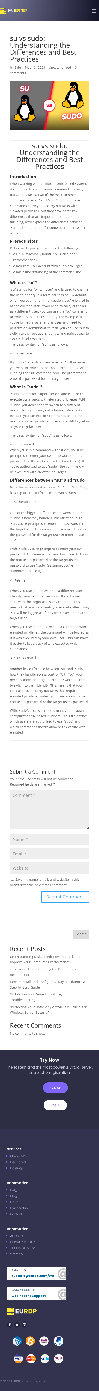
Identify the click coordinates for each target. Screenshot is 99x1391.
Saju (18, 67)
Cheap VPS (18, 1156)
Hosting (16, 1168)
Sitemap (16, 1254)
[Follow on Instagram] (24, 1325)
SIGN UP (55, 1088)
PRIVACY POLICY (22, 1242)
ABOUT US (18, 1236)
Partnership (19, 1208)
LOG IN (55, 1105)
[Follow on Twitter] (17, 1325)
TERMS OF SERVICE (25, 1248)
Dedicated (18, 1162)
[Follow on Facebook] (9, 1325)
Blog (13, 1196)
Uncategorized (60, 67)
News (14, 1202)
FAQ (13, 1190)
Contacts (17, 1214)
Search (81, 934)
